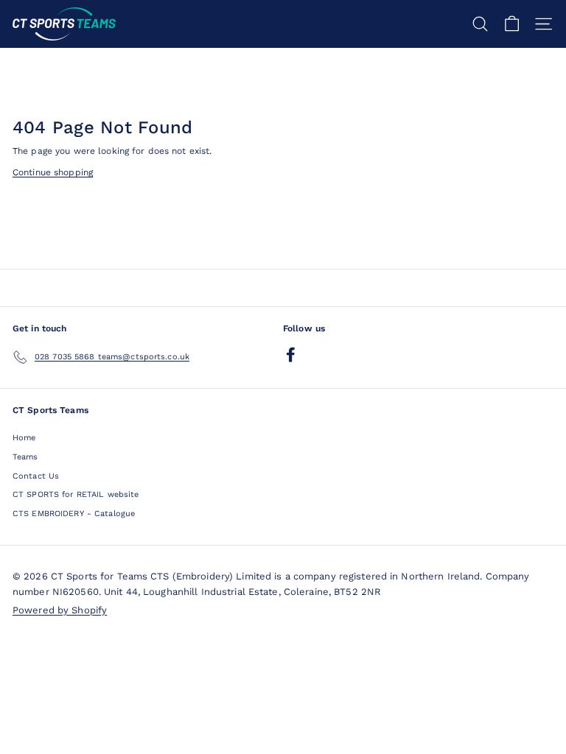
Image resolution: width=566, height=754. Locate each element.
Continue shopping (53, 172)
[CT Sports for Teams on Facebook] (290, 354)
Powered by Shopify (60, 610)
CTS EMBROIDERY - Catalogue (74, 513)
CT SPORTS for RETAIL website (76, 494)
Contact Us (36, 476)
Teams (25, 457)
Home (24, 438)
